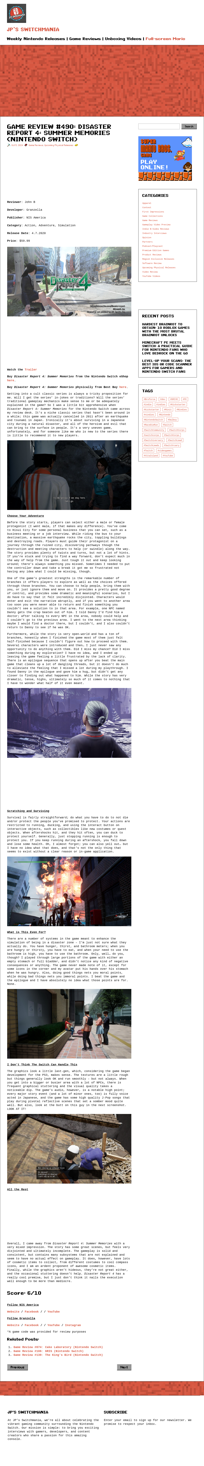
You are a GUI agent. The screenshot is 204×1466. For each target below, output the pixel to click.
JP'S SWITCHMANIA (28, 1412)
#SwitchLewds (151, 445)
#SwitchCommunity (154, 430)
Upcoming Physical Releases (58, 145)
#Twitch (148, 450)
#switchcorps (151, 435)
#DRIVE (174, 399)
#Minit (168, 409)
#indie (147, 404)
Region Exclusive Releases (158, 259)
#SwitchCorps (176, 430)
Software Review (151, 263)
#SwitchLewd (175, 440)
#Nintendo (164, 414)
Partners (147, 241)
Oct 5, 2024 (17, 145)
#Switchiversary (153, 440)
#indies (160, 404)
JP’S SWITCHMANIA (33, 29)
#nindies (149, 414)
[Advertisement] (102, 76)
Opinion (146, 237)
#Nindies (182, 409)
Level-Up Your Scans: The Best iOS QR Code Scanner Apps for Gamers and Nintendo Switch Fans (167, 366)
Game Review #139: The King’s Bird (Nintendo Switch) (58, 1355)
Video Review (150, 271)
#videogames (165, 450)
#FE (185, 399)
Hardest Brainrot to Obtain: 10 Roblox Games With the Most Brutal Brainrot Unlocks (166, 329)
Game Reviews (36, 145)
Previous (17, 1367)
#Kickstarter (178, 404)
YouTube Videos (151, 276)
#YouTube (168, 455)
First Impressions (153, 211)
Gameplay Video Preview (156, 224)
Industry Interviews (154, 233)
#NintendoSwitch (153, 419)
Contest (146, 207)
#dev (162, 399)
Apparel (146, 203)
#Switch (167, 424)
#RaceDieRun (151, 424)
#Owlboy (172, 419)
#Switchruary (171, 445)
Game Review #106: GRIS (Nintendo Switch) (49, 1351)
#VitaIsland (151, 455)
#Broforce (149, 399)
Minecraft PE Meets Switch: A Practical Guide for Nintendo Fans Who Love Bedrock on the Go (167, 348)
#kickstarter (151, 409)
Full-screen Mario (165, 39)
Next (124, 1367)
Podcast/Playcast (152, 246)
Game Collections (152, 216)
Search (189, 126)
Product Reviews (151, 254)
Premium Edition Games (155, 250)
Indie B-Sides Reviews (155, 229)
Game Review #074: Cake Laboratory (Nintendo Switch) (58, 1347)
